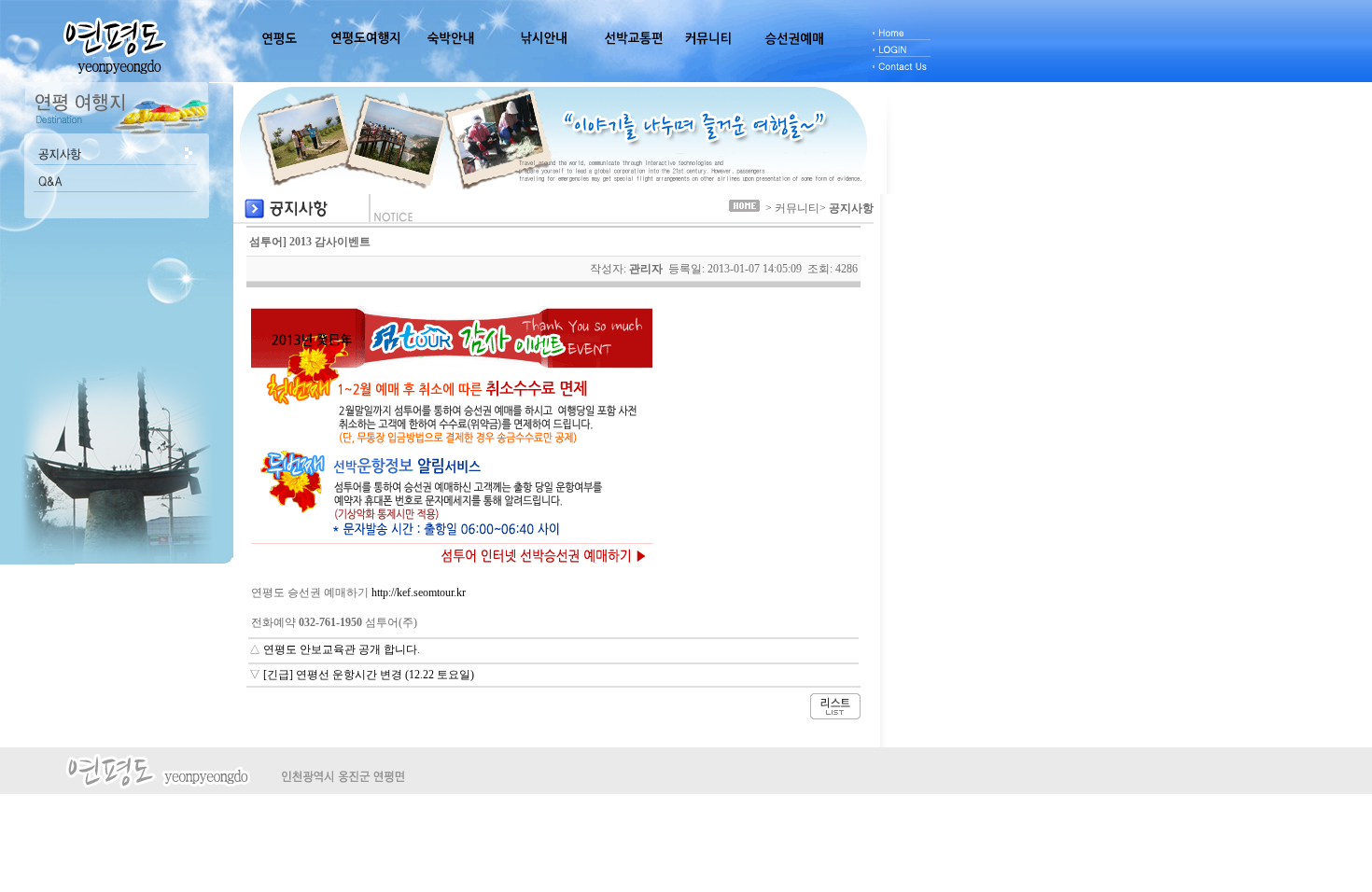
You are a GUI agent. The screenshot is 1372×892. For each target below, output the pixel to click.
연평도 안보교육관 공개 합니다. (341, 649)
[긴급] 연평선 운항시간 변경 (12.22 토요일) (368, 674)
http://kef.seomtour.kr (418, 592)
